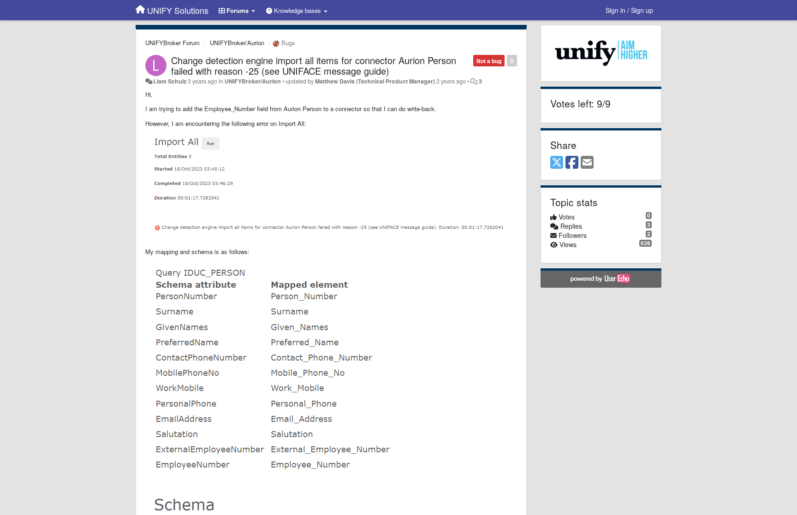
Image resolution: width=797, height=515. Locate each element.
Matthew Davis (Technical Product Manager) (375, 81)
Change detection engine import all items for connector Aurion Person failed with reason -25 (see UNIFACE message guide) (313, 65)
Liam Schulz (169, 81)
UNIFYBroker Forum (172, 42)
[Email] (587, 163)
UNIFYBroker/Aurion (237, 42)
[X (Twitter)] (556, 163)
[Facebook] (571, 163)
